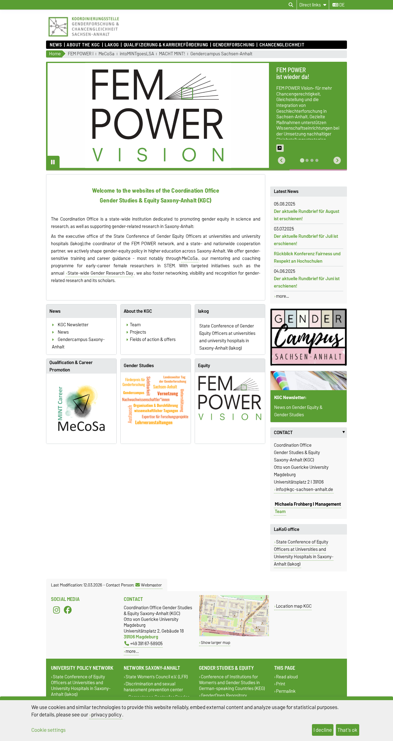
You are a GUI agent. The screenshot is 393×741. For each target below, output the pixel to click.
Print (280, 684)
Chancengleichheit (281, 45)
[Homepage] (83, 37)
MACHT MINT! (172, 53)
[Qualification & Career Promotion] (81, 409)
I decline (322, 730)
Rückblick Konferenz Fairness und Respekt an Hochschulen (307, 257)
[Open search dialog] (291, 5)
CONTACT (310, 432)
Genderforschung (233, 45)
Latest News (286, 191)
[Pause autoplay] (53, 162)
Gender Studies (139, 365)
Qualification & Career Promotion (71, 366)
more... (282, 296)
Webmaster (151, 585)
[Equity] (230, 398)
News (56, 45)
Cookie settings (48, 730)
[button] (281, 160)
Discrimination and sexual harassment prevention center (153, 686)
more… (132, 651)
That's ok (347, 730)
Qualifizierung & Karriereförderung (166, 45)
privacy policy (106, 714)
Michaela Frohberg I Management (308, 504)
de (341, 5)
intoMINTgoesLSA (137, 53)
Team (280, 511)
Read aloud (287, 676)
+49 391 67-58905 (146, 643)
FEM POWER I (81, 53)
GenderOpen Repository (224, 695)
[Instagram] (56, 610)
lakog (112, 45)
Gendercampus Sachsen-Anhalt (221, 53)
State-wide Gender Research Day (100, 273)
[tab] (302, 160)
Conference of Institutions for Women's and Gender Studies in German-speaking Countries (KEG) (232, 682)
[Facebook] (67, 610)
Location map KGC (294, 606)
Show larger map (215, 642)
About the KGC (83, 45)
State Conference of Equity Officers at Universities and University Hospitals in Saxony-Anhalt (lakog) (303, 553)
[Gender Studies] (156, 402)
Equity (204, 365)
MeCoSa (107, 53)
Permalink (286, 691)
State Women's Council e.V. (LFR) (157, 676)
